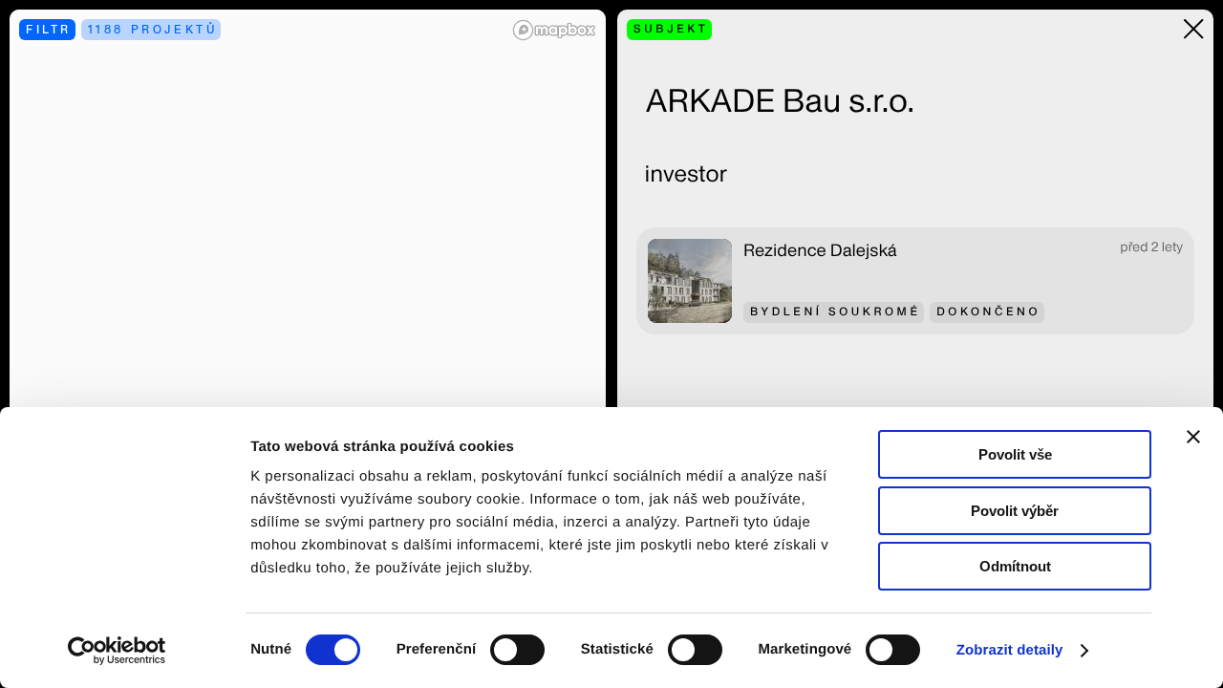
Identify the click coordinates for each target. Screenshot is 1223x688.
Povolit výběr (1015, 511)
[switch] (517, 649)
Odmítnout (1015, 566)
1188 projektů (153, 29)
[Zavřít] (1194, 29)
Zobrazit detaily (1009, 650)
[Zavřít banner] (1193, 436)
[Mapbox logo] (554, 30)
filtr (49, 29)
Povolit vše (1015, 454)
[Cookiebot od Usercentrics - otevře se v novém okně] (123, 650)
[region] (308, 344)
